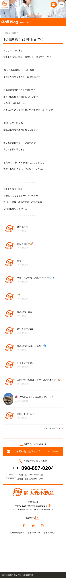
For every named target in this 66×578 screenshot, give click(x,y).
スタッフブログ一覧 (52, 428)
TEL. (33, 468)
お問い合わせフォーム (37, 451)
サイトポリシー (34, 533)
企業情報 (30, 517)
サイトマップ (49, 533)
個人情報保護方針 (17, 533)
